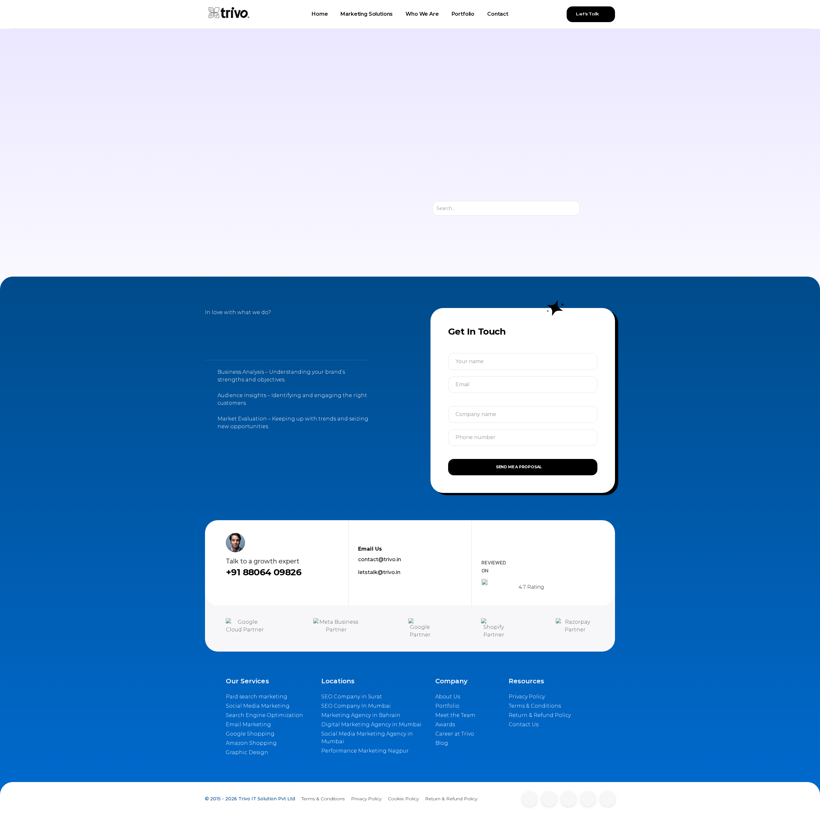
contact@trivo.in (379, 559)
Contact (497, 14)
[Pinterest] (607, 799)
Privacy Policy (366, 799)
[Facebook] (588, 799)
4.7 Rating (531, 587)
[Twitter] (549, 799)
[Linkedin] (529, 799)
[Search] (585, 208)
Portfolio (463, 14)
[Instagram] (568, 799)
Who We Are (422, 14)
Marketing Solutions (366, 14)
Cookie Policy (403, 799)
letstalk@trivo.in (379, 572)
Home (320, 14)
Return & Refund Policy (451, 799)
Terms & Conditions (323, 799)
